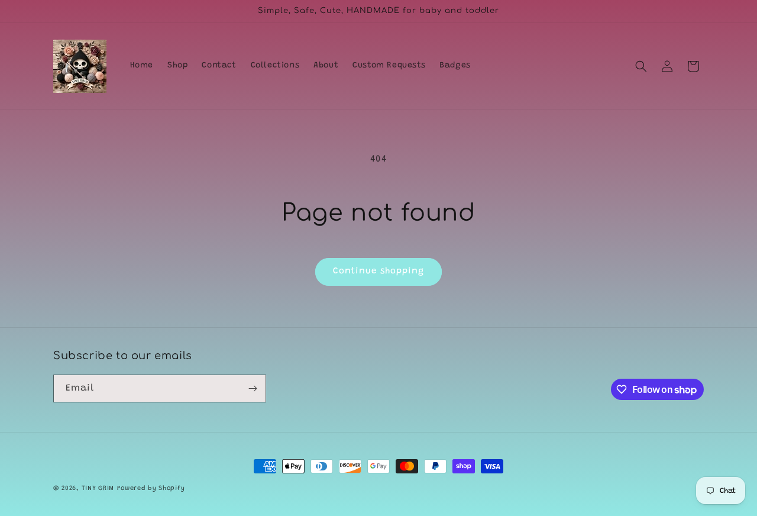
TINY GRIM (98, 488)
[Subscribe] (253, 388)
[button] (641, 66)
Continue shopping (378, 271)
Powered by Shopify (151, 488)
